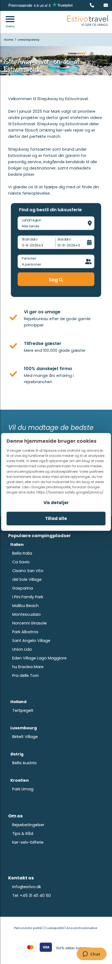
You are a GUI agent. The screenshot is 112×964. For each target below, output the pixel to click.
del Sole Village (27, 579)
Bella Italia (22, 553)
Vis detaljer (56, 502)
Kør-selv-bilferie (27, 842)
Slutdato (64, 239)
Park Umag (22, 789)
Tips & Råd (22, 833)
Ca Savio (21, 562)
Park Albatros (25, 632)
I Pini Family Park (27, 597)
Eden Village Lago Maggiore (39, 658)
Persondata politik (28, 928)
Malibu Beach (25, 605)
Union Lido (22, 649)
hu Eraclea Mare (27, 667)
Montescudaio (26, 614)
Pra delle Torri (25, 675)
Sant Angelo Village (31, 640)
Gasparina (22, 588)
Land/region (31, 220)
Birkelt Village (25, 736)
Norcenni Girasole (29, 623)
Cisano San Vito (27, 570)
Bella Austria (24, 763)
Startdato (30, 239)
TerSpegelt (22, 710)
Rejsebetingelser (28, 825)
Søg (54, 279)
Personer (29, 258)
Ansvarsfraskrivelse (81, 928)
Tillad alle (56, 518)
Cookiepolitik (54, 928)
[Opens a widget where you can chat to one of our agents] (91, 954)
